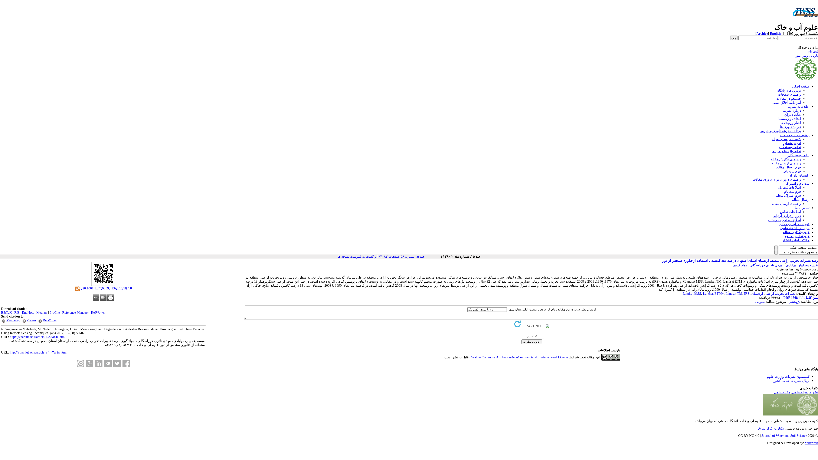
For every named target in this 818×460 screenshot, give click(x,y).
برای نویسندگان (798, 155)
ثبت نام (813, 51)
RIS (17, 312)
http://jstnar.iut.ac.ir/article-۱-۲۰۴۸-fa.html (38, 352)
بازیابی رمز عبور (806, 55)
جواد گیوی (740, 265)
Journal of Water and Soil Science (784, 435)
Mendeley (13, 320)
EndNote (28, 312)
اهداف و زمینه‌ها (789, 119)
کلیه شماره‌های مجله (786, 139)
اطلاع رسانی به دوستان (784, 220)
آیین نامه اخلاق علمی (786, 102)
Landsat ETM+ (713, 293)
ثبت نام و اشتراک (797, 183)
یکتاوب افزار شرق (771, 428)
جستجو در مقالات (788, 98)
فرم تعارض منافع (797, 236)
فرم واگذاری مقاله (796, 232)
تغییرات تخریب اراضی (780, 293)
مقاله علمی (782, 392)
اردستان (757, 293)
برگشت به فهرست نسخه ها (357, 256)
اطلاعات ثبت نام (789, 187)
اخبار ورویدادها (791, 123)
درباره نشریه (792, 110)
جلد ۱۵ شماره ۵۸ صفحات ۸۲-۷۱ (402, 256)
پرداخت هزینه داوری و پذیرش (780, 131)
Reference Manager (75, 312)
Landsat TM (734, 293)
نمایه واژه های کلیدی (786, 151)
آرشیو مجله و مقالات (794, 135)
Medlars (41, 312)
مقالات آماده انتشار (795, 240)
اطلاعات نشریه (798, 106)
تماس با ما (802, 208)
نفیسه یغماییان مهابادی (802, 265)
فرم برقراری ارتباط (787, 216)
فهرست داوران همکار (794, 224)
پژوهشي (794, 301)
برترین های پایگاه (789, 90)
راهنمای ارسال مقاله (786, 163)
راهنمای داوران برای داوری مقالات (777, 179)
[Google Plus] (89, 363)
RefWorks (98, 312)
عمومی (760, 301)
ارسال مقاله (800, 199)
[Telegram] (108, 363)
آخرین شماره (792, 143)
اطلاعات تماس (790, 212)
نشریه (813, 392)
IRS (746, 293)
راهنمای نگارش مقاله (786, 159)
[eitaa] (80, 363)
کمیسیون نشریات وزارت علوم (788, 376)
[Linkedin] (98, 363)
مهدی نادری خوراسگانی (766, 265)
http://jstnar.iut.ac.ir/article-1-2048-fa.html (37, 337)
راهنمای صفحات (789, 94)
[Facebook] (126, 363)
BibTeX (6, 312)
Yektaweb (811, 443)
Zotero (31, 320)
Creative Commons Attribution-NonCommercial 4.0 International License (518, 357)
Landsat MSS (692, 293)
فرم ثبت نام (792, 191)
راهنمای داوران (798, 175)
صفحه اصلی (800, 86)
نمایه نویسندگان (790, 147)
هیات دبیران (792, 114)
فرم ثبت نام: (792, 171)
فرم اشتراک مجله (788, 195)
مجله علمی (800, 392)
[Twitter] (117, 363)
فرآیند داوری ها (790, 127)
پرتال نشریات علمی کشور (791, 380)
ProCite (55, 312)
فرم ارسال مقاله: (788, 167)
